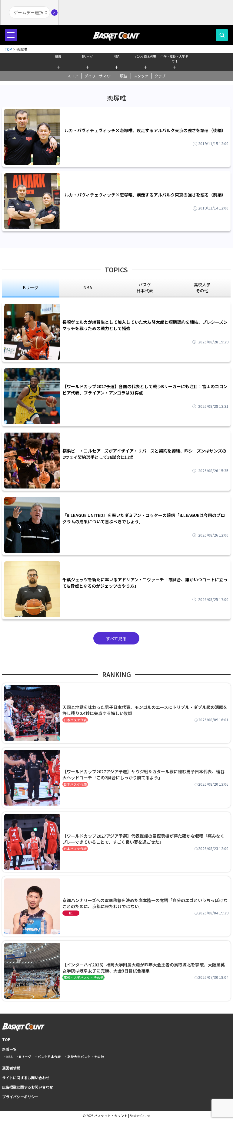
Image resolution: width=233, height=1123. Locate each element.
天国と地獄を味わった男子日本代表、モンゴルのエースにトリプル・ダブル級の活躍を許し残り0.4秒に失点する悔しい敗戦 (145, 710)
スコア (72, 76)
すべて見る (116, 638)
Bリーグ (87, 56)
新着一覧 (9, 1049)
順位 (123, 76)
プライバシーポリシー (20, 1096)
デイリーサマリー (99, 76)
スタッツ (141, 76)
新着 (58, 56)
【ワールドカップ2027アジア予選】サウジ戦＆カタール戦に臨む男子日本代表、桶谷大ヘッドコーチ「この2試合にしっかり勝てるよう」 (143, 774)
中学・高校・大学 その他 (174, 58)
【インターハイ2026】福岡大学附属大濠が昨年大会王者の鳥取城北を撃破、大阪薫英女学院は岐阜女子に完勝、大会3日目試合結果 (143, 968)
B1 (71, 913)
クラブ (160, 76)
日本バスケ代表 (75, 720)
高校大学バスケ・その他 (85, 1056)
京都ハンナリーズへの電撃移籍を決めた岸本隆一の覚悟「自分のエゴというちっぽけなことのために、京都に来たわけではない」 (145, 903)
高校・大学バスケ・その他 (84, 977)
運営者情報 (11, 1067)
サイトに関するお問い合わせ (25, 1077)
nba (87, 287)
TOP (6, 1039)
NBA (116, 56)
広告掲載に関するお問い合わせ (27, 1086)
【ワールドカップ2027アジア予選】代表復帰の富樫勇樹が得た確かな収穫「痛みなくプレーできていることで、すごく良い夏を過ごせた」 (143, 839)
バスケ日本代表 (145, 56)
